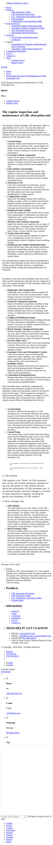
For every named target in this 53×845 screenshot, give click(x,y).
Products (9, 10)
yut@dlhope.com (13, 713)
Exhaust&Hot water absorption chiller (26, 21)
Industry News (17, 63)
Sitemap (9, 651)
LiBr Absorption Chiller (21, 12)
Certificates (15, 40)
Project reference (13, 23)
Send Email (5, 672)
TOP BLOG (11, 654)
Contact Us (10, 56)
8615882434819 (29, 638)
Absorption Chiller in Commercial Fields (27, 28)
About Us (10, 35)
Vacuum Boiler (17, 19)
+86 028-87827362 (27, 633)
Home (8, 7)
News (8, 58)
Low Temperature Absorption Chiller (26, 17)
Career (14, 613)
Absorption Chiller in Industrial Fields (26, 26)
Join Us (9, 53)
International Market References (24, 33)
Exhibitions (16, 618)
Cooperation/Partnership (16, 51)
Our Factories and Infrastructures (24, 37)
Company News (18, 60)
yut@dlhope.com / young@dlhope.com (34, 636)
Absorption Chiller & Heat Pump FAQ (27, 49)
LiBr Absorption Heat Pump (22, 14)
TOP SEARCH (12, 656)
